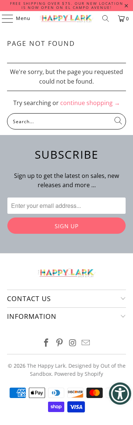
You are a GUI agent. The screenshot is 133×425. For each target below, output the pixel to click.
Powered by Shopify (78, 373)
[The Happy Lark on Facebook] (46, 343)
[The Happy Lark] (66, 18)
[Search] (106, 18)
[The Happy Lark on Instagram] (72, 343)
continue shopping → (90, 103)
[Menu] (4, 18)
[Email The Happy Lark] (86, 343)
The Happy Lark (46, 365)
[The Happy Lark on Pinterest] (59, 343)
